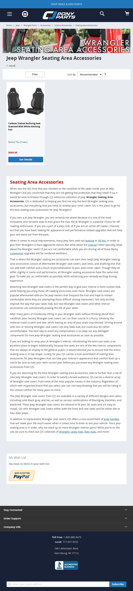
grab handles (111, 419)
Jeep (18, 25)
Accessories (46, 25)
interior (92, 244)
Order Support (12, 518)
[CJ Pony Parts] (64, 16)
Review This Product (18, 142)
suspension (16, 253)
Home (9, 25)
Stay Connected (13, 510)
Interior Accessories (63, 25)
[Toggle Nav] (10, 14)
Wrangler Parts (30, 25)
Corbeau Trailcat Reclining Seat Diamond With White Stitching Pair (24, 126)
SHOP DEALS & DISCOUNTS (66, 4)
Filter (35, 74)
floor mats (90, 431)
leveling (89, 240)
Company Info (12, 527)
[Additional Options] (22, 480)
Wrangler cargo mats (71, 431)
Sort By (71, 74)
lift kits (102, 240)
